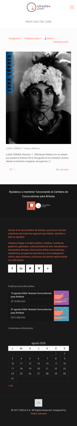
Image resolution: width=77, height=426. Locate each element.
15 (56, 363)
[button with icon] (12, 268)
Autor (50, 38)
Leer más (63, 169)
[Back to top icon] (38, 403)
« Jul (10, 385)
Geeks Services (39, 413)
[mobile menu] (72, 7)
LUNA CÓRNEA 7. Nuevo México (23, 148)
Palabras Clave (32, 38)
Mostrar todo (61, 42)
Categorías (14, 38)
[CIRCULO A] (38, 7)
